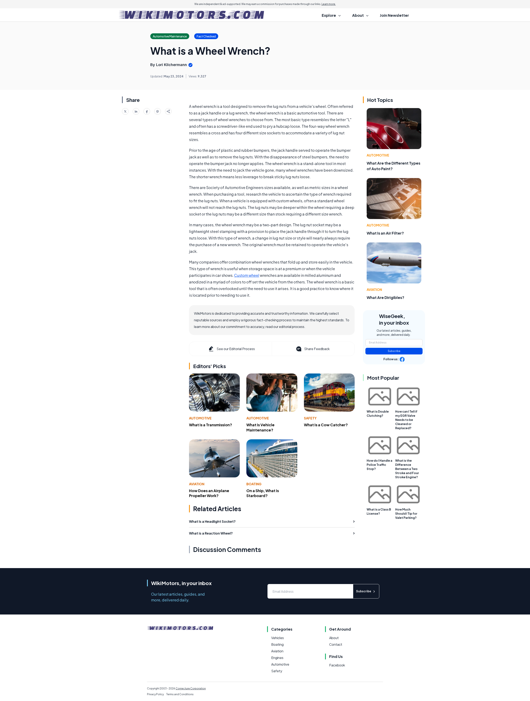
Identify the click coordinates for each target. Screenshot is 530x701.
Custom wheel (246, 275)
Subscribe (394, 351)
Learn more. (329, 4)
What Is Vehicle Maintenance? (260, 427)
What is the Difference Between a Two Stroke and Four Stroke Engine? (407, 469)
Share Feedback (317, 349)
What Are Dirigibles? (385, 297)
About (334, 638)
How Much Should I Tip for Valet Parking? (406, 513)
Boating (253, 484)
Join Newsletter (394, 15)
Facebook (337, 665)
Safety (310, 418)
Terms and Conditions (180, 694)
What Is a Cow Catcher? (326, 424)
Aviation (196, 484)
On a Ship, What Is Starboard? (262, 493)
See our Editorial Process (236, 349)
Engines (277, 657)
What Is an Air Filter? (385, 233)
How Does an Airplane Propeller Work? (209, 493)
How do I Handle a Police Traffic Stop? (379, 465)
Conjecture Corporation (191, 688)
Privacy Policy (155, 694)
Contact (335, 644)
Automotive (200, 418)
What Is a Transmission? (210, 424)
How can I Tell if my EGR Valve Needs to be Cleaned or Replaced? (406, 420)
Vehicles (277, 638)
